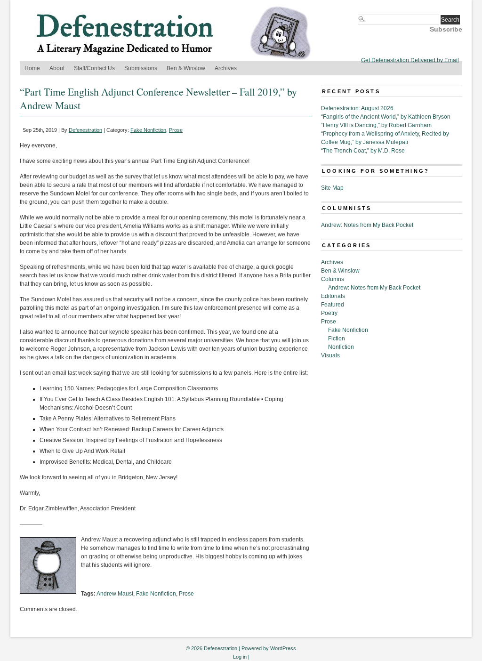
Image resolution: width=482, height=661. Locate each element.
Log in (240, 657)
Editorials (333, 296)
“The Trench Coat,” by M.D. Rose (363, 150)
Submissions (140, 68)
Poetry (329, 313)
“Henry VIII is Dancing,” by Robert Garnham (376, 125)
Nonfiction (341, 347)
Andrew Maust (114, 593)
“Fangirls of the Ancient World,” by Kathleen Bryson (385, 116)
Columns (332, 279)
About (56, 68)
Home (32, 68)
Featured (332, 304)
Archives (226, 68)
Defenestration (85, 130)
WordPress (283, 648)
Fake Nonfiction (148, 130)
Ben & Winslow (186, 68)
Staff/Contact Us (94, 68)
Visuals (330, 355)
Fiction (336, 338)
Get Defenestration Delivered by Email (410, 60)
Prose (176, 130)
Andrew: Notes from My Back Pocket (367, 225)
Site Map (332, 188)
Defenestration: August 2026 (357, 108)
